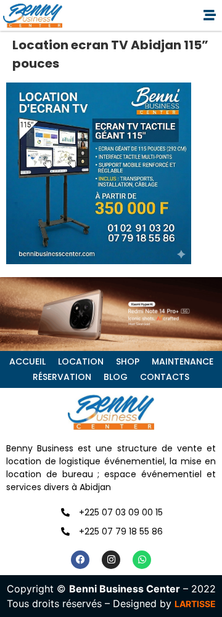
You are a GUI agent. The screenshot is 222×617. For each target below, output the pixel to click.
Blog (116, 377)
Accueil (27, 361)
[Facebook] (80, 559)
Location (81, 361)
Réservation (62, 377)
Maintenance (182, 361)
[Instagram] (111, 559)
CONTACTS (164, 377)
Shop (127, 361)
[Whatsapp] (142, 559)
